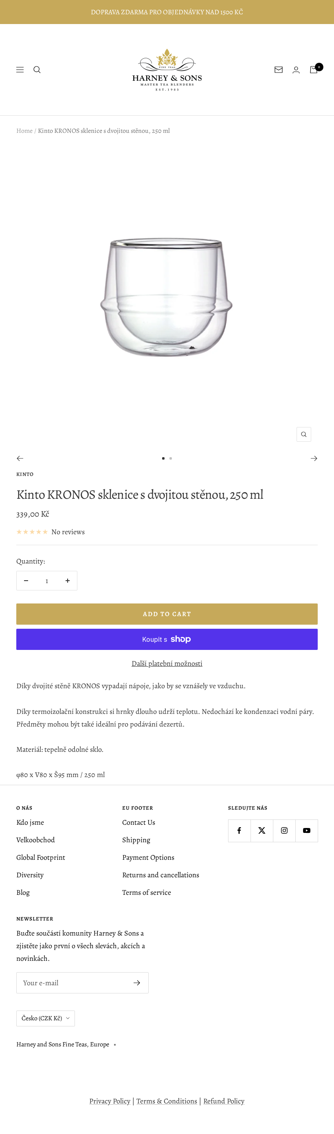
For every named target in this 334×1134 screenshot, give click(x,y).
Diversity (30, 875)
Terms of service (146, 892)
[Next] (314, 458)
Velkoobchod (35, 840)
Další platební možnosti (167, 663)
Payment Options (148, 857)
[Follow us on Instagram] (284, 830)
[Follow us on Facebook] (239, 830)
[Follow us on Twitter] (261, 830)
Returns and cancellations (160, 875)
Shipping (136, 840)
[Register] (137, 983)
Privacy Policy (109, 1101)
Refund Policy (223, 1101)
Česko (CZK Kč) (42, 1018)
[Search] (37, 69)
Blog (23, 892)
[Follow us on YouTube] (306, 830)
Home (24, 130)
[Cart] (314, 69)
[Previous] (19, 458)
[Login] (296, 69)
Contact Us (138, 822)
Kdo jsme (30, 822)
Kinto (25, 474)
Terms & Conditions (166, 1101)
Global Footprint (40, 857)
